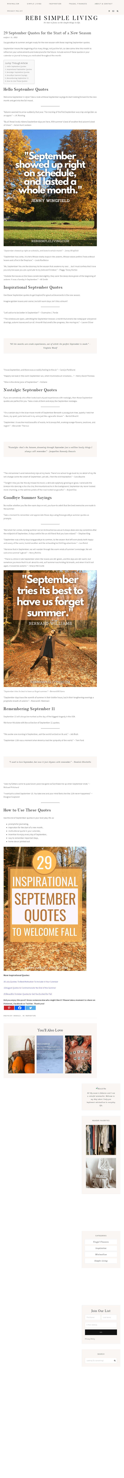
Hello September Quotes (16, 66)
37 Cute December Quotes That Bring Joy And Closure (49, 1060)
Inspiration (31, 1015)
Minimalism (101, 1254)
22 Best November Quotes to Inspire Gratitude (21, 1061)
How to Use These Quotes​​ (17, 81)
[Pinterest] (109, 7)
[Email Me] (113, 7)
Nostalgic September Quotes (18, 72)
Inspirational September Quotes (19, 69)
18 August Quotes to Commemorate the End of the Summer (30, 988)
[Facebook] (20, 1008)
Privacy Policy (90, 1339)
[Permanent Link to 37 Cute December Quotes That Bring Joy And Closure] (50, 1072)
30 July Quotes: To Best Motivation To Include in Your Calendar (31, 981)
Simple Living (101, 1261)
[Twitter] (30, 1008)
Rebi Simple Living (62, 18)
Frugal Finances (101, 1242)
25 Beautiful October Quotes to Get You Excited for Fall (28, 994)
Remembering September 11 (18, 78)
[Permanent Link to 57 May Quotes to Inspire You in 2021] (78, 1072)
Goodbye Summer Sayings (17, 75)
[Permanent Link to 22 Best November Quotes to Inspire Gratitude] (21, 1072)
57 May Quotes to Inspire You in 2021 (78, 1063)
